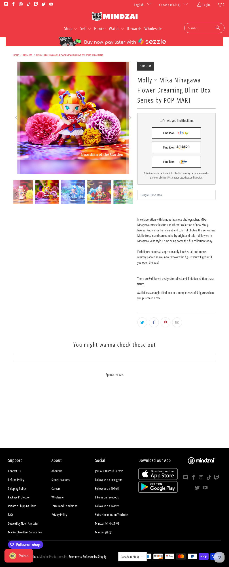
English (139, 4)
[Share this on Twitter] (142, 322)
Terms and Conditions (64, 506)
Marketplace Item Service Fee (25, 532)
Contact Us (14, 471)
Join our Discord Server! (109, 471)
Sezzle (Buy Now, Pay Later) (23, 523)
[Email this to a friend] (177, 322)
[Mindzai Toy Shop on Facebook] (13, 4)
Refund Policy (16, 479)
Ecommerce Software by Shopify (87, 556)
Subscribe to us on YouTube (111, 514)
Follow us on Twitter (107, 506)
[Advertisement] (114, 416)
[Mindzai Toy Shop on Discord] (5, 4)
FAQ (10, 514)
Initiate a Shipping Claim (22, 506)
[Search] (218, 28)
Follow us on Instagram (108, 479)
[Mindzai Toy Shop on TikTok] (28, 4)
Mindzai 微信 (103, 532)
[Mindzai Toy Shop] (115, 17)
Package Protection (19, 497)
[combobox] (204, 28)
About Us (56, 471)
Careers (55, 488)
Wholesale (57, 497)
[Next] (129, 118)
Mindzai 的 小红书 (107, 523)
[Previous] (16, 118)
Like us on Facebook (107, 497)
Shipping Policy (17, 488)
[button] (70, 29)
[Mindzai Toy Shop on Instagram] (20, 4)
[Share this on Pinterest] (165, 322)
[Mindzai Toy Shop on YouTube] (51, 4)
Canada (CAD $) (170, 4)
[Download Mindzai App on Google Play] (158, 491)
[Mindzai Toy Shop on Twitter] (43, 4)
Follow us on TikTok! (107, 488)
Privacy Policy (59, 514)
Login (206, 4)
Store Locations (60, 479)
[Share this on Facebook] (154, 322)
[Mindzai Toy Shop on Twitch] (36, 4)
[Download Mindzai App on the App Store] (158, 478)
